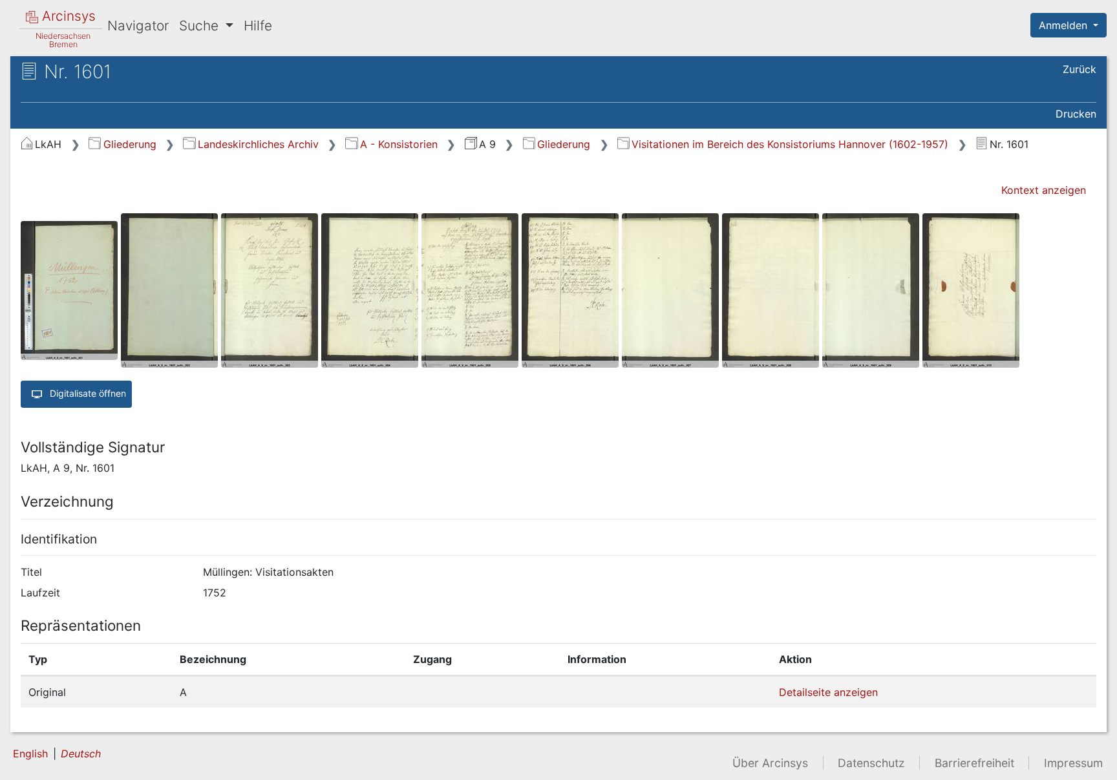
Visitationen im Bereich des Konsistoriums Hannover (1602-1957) (790, 144)
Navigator (138, 25)
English (30, 753)
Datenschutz (871, 763)
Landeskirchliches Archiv (258, 144)
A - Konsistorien (398, 144)
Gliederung (129, 144)
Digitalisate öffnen (86, 392)
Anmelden (1064, 25)
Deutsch (81, 753)
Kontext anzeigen (1043, 190)
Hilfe (258, 25)
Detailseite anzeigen (828, 692)
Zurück (1079, 69)
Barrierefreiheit (974, 763)
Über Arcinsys (770, 763)
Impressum (1073, 763)
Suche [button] (200, 25)
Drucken (1076, 113)
